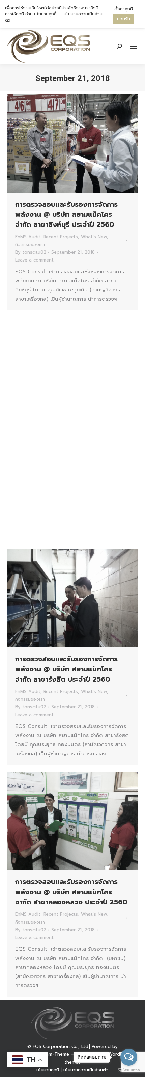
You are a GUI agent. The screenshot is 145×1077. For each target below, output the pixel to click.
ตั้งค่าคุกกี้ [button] (123, 9)
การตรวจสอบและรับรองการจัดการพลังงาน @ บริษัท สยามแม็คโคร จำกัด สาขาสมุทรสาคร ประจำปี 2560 (70, 437)
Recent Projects (61, 237)
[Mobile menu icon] (133, 46)
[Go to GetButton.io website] (129, 1070)
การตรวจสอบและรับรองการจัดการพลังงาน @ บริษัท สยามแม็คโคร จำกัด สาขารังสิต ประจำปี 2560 (66, 669)
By (30, 252)
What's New (94, 237)
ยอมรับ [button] (123, 19)
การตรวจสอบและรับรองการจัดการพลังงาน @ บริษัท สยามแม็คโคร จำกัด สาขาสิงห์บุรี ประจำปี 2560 (66, 214)
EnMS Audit (27, 237)
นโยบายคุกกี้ (47, 1070)
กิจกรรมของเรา (30, 244)
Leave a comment (34, 260)
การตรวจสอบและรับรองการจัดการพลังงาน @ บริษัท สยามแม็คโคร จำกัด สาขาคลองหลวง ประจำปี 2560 (71, 892)
